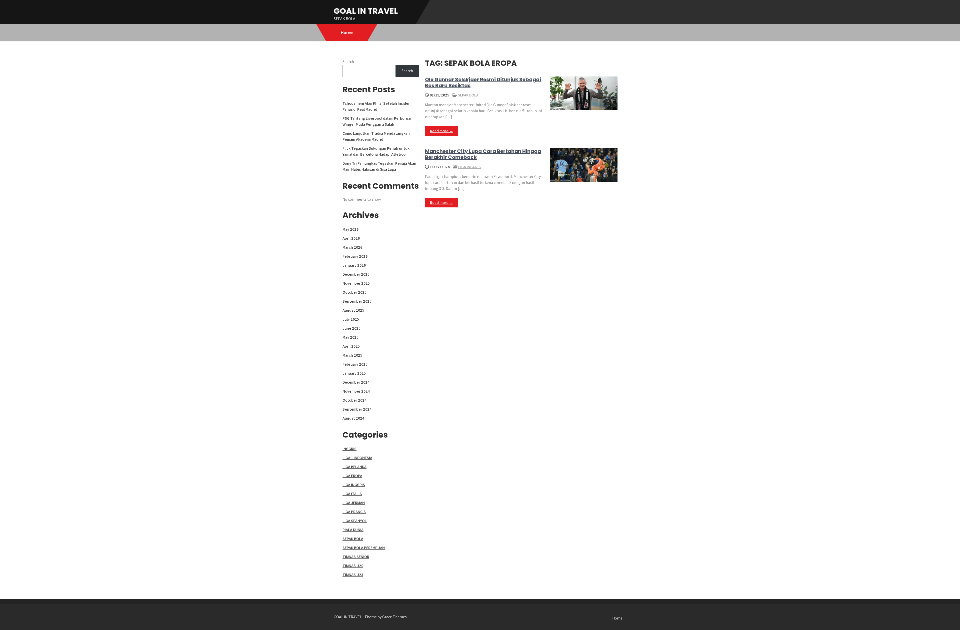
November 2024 (356, 391)
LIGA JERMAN (353, 502)
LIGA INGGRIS (469, 166)
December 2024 (356, 382)
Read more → (441, 130)
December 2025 (356, 274)
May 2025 (350, 337)
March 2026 (352, 247)
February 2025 (355, 364)
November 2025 (356, 283)
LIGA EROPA (352, 475)
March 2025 (352, 355)
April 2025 (351, 346)
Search (348, 61)
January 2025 (354, 373)
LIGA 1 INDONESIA (357, 457)
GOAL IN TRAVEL (366, 10)
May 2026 (350, 229)
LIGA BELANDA (354, 466)
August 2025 (353, 310)
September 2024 (357, 409)
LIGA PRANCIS (354, 511)
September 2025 (357, 301)
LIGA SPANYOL (354, 520)
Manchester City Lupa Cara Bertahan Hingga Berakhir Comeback (483, 154)
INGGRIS (349, 448)
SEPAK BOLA (468, 95)
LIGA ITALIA (352, 493)
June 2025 (351, 328)
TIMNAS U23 (352, 574)
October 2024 (354, 400)
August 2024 (353, 418)
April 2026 (351, 238)
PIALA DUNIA (353, 529)
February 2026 (355, 256)
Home (347, 32)
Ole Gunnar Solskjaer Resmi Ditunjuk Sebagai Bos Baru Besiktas (483, 82)
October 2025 (354, 292)
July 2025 (350, 319)
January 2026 (354, 265)
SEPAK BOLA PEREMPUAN (363, 547)
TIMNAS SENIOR (355, 556)
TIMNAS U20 (352, 565)
